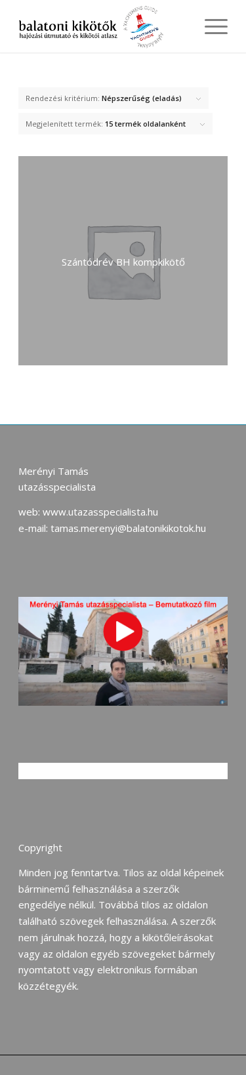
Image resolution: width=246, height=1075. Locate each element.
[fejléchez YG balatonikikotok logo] (102, 26)
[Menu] (210, 26)
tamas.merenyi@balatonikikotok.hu (128, 528)
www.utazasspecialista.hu (100, 511)
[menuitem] (210, 26)
